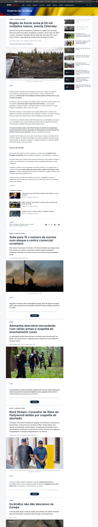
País (23, 5)
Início (8, 14)
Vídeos (55, 5)
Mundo (35, 5)
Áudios (61, 5)
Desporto (28, 1)
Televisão (36, 1)
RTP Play (47, 1)
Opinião (48, 5)
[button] (88, 5)
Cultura (41, 5)
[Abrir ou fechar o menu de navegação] (90, 5)
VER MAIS (34, 315)
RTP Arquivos (79, 1)
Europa (29, 5)
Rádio (42, 1)
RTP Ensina (70, 1)
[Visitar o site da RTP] (16, 1)
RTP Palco (55, 1)
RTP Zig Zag (62, 1)
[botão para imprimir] (59, 225)
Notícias (21, 1)
